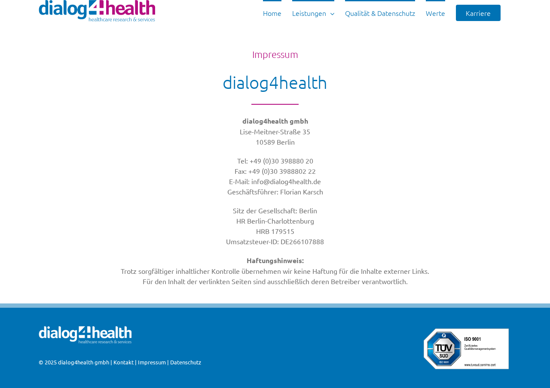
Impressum (152, 362)
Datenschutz (185, 362)
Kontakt (123, 362)
